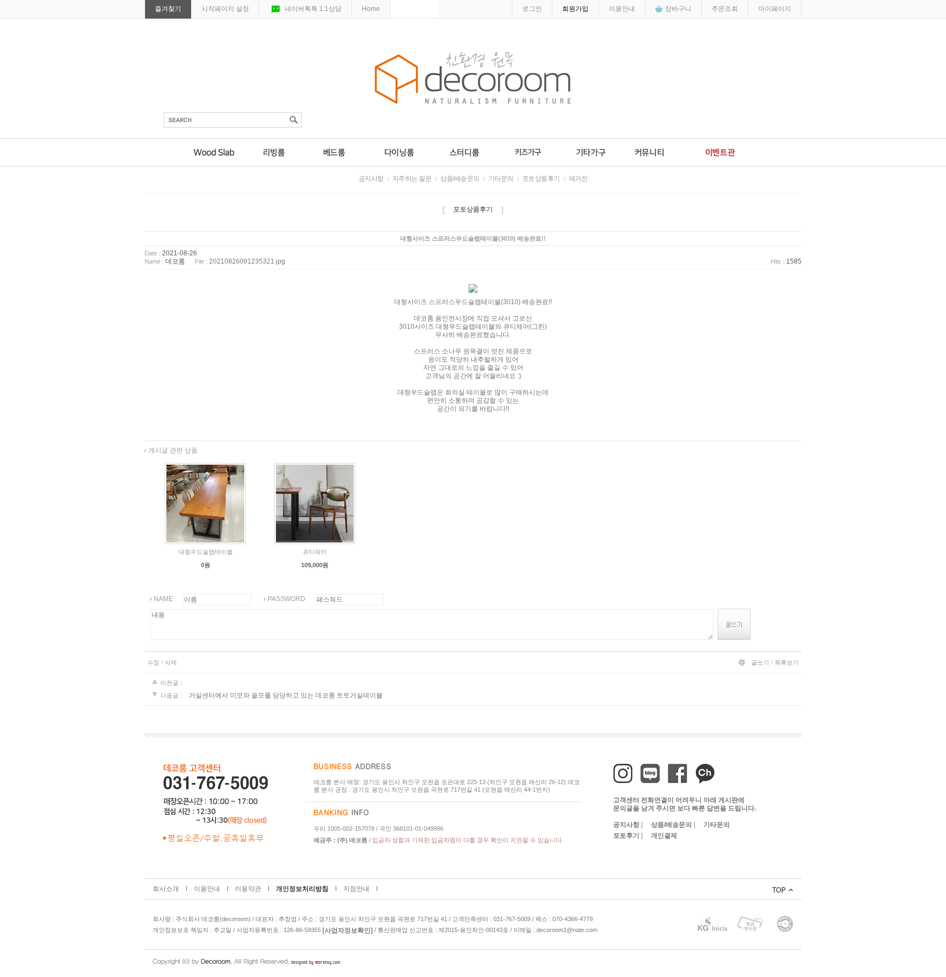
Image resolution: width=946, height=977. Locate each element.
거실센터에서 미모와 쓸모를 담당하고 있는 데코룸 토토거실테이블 (286, 695)
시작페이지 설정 (225, 9)
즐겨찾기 (168, 9)
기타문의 (501, 178)
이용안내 (622, 9)
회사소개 (166, 889)
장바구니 (678, 9)
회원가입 (575, 9)
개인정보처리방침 (302, 889)
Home (371, 9)
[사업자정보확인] (347, 930)
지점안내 (356, 889)
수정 (153, 662)
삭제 (171, 662)
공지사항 (371, 178)
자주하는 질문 (412, 178)
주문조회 (725, 9)
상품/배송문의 (460, 178)
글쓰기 (760, 662)
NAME (163, 599)
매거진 (578, 178)
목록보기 (787, 662)
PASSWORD (286, 599)
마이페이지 (774, 9)
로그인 (532, 9)
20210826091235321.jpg (247, 262)
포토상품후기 (541, 178)
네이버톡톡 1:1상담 (313, 9)
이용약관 (248, 889)
